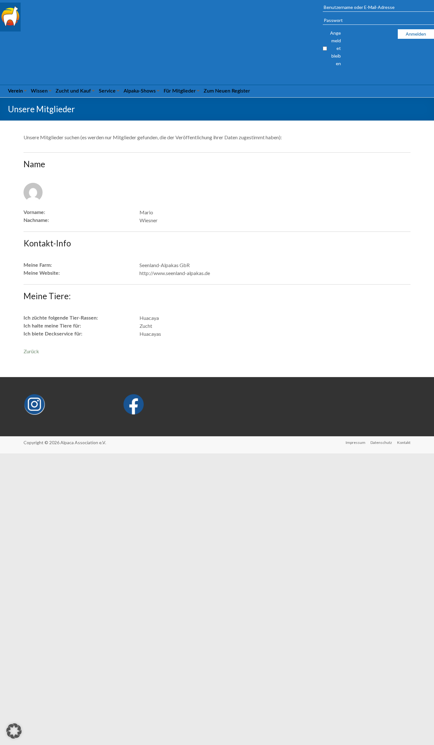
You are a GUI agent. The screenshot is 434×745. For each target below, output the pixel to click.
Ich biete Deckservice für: (53, 333)
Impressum (355, 442)
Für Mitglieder (180, 90)
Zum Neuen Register (227, 90)
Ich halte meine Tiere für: (52, 325)
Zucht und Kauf (73, 90)
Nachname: (36, 220)
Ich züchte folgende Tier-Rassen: (61, 318)
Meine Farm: (38, 265)
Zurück (31, 351)
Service (107, 90)
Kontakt (403, 442)
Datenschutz (381, 442)
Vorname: (34, 212)
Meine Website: (42, 273)
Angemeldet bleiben (335, 48)
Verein (15, 90)
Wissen (39, 90)
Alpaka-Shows (140, 90)
